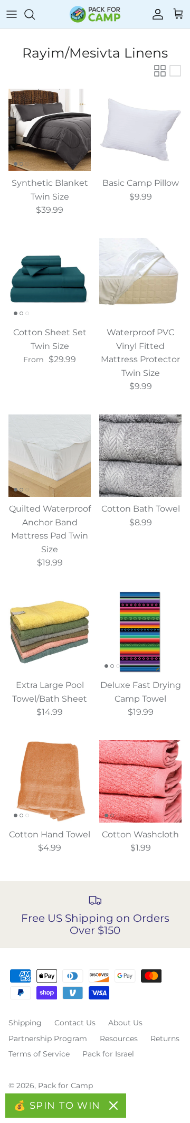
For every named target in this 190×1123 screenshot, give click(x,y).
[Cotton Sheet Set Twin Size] (49, 279)
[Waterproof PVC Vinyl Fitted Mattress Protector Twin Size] (140, 279)
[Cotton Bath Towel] (140, 455)
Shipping (25, 1022)
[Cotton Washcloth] (140, 781)
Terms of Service (39, 1054)
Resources (119, 1038)
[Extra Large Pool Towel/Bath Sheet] (49, 632)
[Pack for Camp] (95, 14)
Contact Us (75, 1022)
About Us (125, 1022)
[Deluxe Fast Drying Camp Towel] (140, 632)
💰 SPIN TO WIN (57, 1105)
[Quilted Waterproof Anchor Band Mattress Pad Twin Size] (49, 455)
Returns (164, 1038)
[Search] (34, 14)
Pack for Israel (108, 1054)
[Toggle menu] (11, 14)
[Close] (113, 1105)
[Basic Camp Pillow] (140, 130)
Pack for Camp (65, 1085)
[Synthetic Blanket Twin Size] (49, 130)
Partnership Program (47, 1038)
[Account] (155, 14)
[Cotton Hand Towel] (49, 781)
